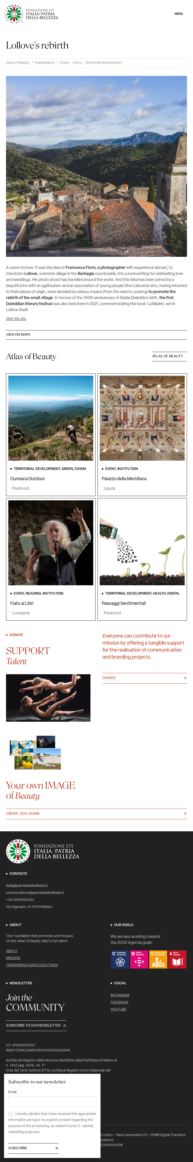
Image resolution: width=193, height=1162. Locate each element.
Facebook (119, 1002)
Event (64, 63)
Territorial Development (103, 63)
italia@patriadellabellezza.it (27, 886)
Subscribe (17, 1148)
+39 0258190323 (20, 900)
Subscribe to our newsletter (33, 1026)
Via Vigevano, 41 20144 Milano (29, 907)
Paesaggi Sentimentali (124, 604)
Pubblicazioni (45, 63)
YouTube (118, 1009)
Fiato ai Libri (21, 604)
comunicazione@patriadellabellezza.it (35, 893)
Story (77, 63)
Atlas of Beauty (17, 63)
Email (12, 1092)
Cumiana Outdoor (27, 479)
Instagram (120, 995)
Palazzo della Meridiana (124, 479)
